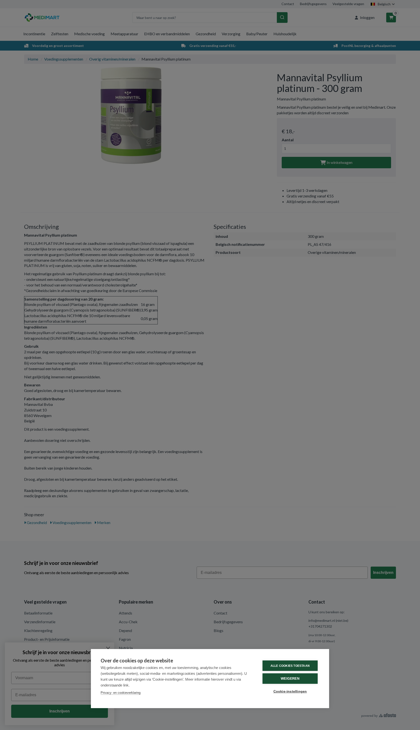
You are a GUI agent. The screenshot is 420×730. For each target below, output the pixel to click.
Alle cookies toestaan (290, 666)
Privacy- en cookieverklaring (120, 692)
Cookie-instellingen (290, 691)
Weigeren (290, 678)
